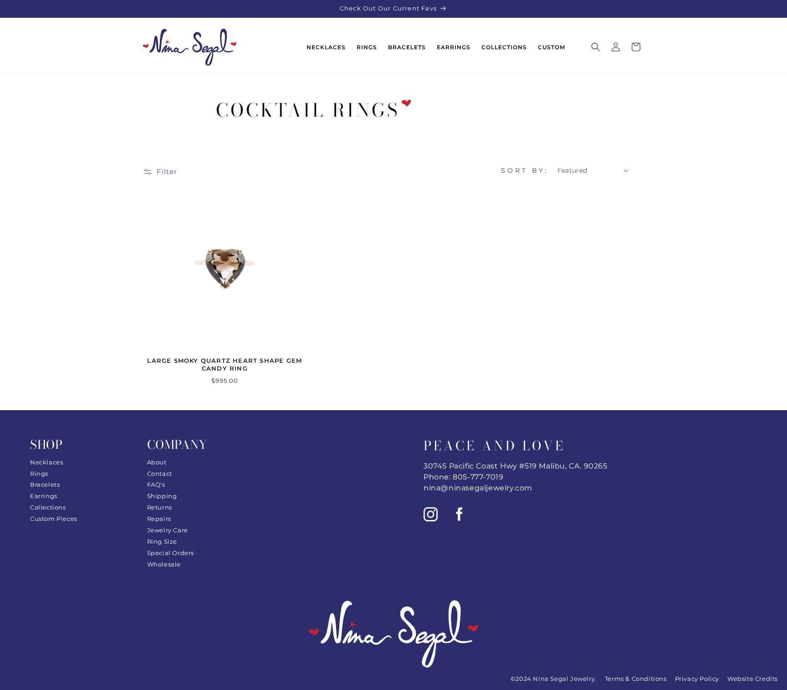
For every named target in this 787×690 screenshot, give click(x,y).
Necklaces (46, 462)
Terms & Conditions (636, 678)
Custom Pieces (53, 518)
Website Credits (752, 678)
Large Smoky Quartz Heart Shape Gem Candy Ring (224, 364)
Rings (39, 473)
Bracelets (45, 484)
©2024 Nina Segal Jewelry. (554, 678)
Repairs (159, 518)
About (157, 462)
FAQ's (156, 484)
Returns (159, 507)
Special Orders (170, 552)
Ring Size (162, 541)
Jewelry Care (167, 530)
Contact (159, 473)
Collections (48, 507)
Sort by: (524, 170)
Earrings (43, 495)
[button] (596, 47)
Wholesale (164, 564)
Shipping (162, 495)
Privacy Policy (697, 678)
